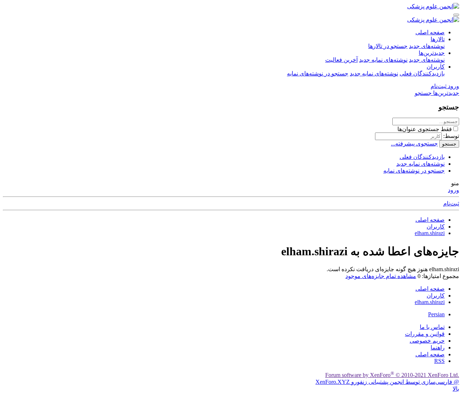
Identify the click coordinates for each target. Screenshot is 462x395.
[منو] (456, 15)
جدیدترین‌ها (432, 53)
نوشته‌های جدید (427, 46)
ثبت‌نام (451, 203)
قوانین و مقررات (425, 334)
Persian (436, 314)
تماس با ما (432, 327)
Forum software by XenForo (392, 375)
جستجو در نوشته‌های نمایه (317, 73)
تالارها (438, 39)
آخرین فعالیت (341, 60)
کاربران (436, 67)
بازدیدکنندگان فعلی (422, 73)
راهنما (438, 347)
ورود (453, 190)
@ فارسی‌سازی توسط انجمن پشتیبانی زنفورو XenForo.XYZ (387, 382)
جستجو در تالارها (387, 46)
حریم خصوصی (427, 341)
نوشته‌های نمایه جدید (383, 60)
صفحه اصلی (430, 32)
